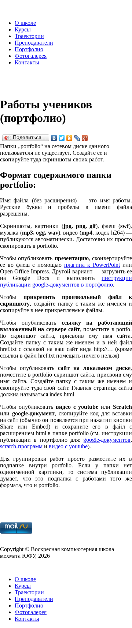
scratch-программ (21, 446)
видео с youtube (68, 446)
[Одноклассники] (69, 138)
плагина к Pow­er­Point (92, 265)
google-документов (107, 440)
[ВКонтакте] (54, 138)
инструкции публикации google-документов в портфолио (66, 281)
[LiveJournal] (77, 138)
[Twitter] (62, 138)
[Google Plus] (85, 138)
